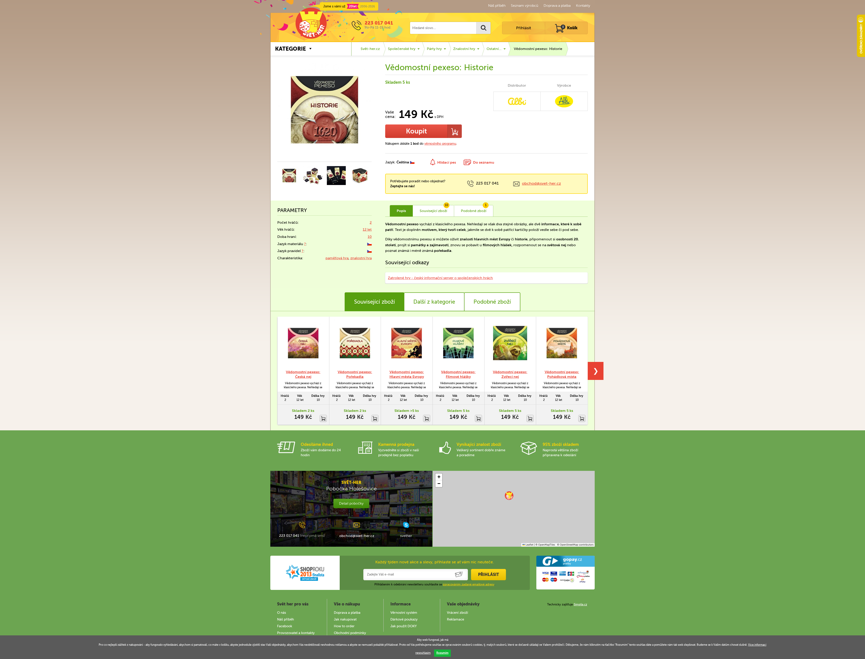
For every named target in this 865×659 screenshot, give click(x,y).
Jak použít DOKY (403, 626)
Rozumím (442, 652)
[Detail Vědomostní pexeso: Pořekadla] (355, 343)
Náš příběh (496, 5)
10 (370, 237)
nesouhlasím (423, 652)
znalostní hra (361, 258)
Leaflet (529, 544)
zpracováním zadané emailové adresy (468, 584)
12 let (367, 229)
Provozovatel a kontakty (296, 633)
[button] (509, 495)
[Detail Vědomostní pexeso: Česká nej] (303, 343)
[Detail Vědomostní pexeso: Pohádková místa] (561, 343)
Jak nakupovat (345, 619)
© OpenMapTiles (545, 544)
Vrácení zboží (457, 613)
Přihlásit (523, 27)
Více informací (757, 644)
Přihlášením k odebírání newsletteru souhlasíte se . (434, 584)
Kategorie (290, 48)
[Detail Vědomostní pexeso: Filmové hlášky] (458, 343)
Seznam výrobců (524, 5)
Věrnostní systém (403, 613)
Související (434, 209)
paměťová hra (337, 258)
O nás (281, 613)
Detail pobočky (351, 503)
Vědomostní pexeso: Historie (538, 49)
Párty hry (434, 49)
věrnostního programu (440, 144)
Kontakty (583, 5)
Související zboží (374, 301)
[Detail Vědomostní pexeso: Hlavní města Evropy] (406, 343)
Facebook (284, 626)
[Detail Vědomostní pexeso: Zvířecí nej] (510, 343)
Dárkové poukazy (404, 619)
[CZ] (369, 244)
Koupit (416, 131)
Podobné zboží (492, 301)
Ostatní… (494, 49)
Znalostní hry (464, 49)
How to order (344, 626)
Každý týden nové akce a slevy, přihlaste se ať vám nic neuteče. (434, 562)
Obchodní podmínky (350, 633)
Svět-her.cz (370, 49)
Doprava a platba (557, 5)
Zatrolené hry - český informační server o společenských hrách (440, 278)
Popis (401, 211)
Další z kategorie (434, 301)
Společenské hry (401, 49)
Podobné (474, 209)
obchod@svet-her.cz (541, 183)
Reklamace (455, 619)
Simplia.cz (580, 604)
